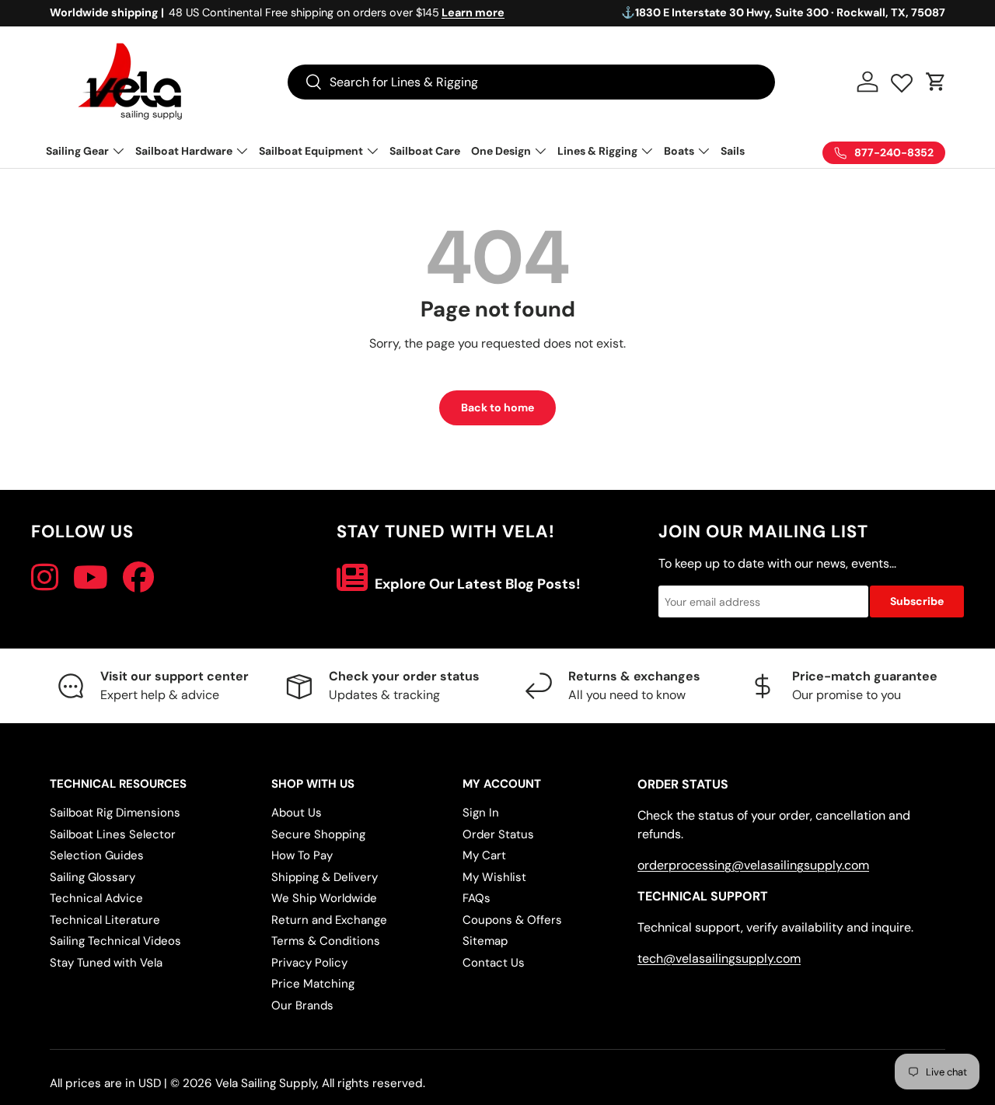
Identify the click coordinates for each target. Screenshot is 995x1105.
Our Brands (302, 1005)
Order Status (498, 834)
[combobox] (531, 82)
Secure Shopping (318, 834)
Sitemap (485, 941)
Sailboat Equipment (311, 151)
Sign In (481, 812)
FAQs (477, 898)
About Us (296, 812)
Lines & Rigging (597, 151)
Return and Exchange (329, 920)
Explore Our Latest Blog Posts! (476, 584)
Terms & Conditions (325, 941)
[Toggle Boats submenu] (703, 151)
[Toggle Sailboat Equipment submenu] (372, 151)
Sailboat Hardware (183, 151)
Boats (679, 151)
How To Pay (302, 855)
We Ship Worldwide (324, 898)
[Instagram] (44, 577)
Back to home (497, 407)
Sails (733, 151)
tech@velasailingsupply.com (719, 958)
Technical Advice (96, 898)
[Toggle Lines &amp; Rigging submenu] (646, 151)
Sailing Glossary (92, 877)
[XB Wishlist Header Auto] (902, 79)
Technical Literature (105, 920)
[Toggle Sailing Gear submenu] (118, 151)
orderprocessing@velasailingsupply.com (753, 865)
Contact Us (494, 962)
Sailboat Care (424, 151)
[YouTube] (90, 577)
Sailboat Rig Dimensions (115, 812)
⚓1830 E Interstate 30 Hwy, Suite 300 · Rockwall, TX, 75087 (783, 12)
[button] (936, 82)
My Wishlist (494, 877)
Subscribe (917, 601)
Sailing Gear (77, 151)
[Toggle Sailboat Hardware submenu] (241, 151)
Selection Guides (97, 855)
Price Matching (312, 983)
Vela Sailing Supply (265, 1083)
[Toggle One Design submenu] (540, 151)
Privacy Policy (309, 962)
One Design (501, 151)
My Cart (484, 855)
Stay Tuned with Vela (106, 962)
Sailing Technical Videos (115, 941)
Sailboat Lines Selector (113, 834)
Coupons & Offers (512, 920)
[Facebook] (138, 577)
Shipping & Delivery (324, 877)
